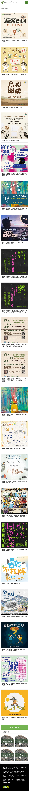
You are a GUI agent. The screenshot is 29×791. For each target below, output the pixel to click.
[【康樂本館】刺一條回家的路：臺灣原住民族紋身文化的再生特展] (14, 535)
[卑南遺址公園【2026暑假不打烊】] (14, 569)
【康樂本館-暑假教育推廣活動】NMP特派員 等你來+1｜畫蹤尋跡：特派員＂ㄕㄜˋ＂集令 (14, 516)
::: (1, 730)
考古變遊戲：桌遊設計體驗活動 (10, 140)
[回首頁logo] (8, 2)
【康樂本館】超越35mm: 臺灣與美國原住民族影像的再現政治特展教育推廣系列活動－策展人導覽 (14, 174)
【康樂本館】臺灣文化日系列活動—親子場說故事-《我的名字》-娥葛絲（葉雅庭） (14, 345)
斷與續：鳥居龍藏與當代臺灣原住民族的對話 (14, 616)
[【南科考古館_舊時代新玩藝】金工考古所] (14, 434)
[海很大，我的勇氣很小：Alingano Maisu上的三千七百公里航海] (14, 228)
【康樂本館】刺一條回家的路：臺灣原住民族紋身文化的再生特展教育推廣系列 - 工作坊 (14, 311)
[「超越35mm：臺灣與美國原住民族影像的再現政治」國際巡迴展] (14, 669)
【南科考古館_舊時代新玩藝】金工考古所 (13, 448)
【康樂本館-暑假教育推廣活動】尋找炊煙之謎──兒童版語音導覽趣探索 (14, 650)
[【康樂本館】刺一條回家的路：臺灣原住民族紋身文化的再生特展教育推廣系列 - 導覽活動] (14, 262)
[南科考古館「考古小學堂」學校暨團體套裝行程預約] (14, 703)
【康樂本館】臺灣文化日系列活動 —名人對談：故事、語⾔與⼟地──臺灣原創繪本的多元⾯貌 (14, 380)
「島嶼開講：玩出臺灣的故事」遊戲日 (12, 107)
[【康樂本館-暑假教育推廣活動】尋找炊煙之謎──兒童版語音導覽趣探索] (14, 635)
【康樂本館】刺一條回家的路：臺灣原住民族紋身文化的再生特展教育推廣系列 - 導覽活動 (14, 277)
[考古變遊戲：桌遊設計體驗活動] (14, 125)
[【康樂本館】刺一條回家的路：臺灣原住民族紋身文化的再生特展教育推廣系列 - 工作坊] (14, 296)
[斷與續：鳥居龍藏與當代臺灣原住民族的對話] (14, 602)
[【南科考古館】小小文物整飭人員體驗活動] (14, 59)
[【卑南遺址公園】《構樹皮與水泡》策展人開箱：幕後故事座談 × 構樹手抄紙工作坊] (14, 194)
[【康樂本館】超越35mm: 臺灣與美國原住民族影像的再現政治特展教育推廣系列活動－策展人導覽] (14, 158)
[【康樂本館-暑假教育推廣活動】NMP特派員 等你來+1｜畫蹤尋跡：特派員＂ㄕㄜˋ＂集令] (14, 501)
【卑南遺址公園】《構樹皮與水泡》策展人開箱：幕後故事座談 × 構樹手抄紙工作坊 (14, 209)
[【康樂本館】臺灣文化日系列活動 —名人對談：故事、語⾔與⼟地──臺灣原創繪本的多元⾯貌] (14, 364)
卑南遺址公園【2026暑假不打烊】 (11, 583)
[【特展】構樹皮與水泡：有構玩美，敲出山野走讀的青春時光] (14, 399)
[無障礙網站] (5, 788)
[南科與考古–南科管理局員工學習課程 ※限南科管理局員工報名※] (14, 466)
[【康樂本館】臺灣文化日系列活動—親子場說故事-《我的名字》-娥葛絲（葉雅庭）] (14, 330)
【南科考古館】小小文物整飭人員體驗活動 (14, 74)
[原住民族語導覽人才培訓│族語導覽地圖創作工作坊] (14, 25)
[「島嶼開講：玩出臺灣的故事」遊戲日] (14, 92)
